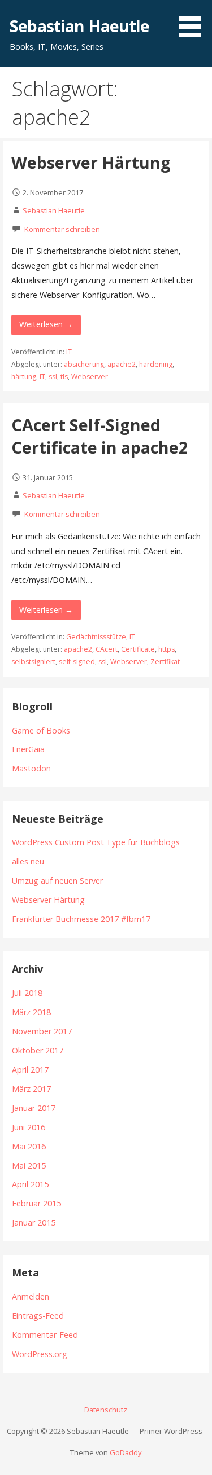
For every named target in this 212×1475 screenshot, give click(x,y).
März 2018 (31, 1012)
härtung (23, 376)
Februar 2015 (36, 1203)
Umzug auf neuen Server (57, 880)
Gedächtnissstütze (96, 637)
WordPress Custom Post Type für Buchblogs (96, 842)
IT (69, 352)
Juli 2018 (27, 992)
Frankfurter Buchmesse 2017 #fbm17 (81, 919)
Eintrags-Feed (38, 1315)
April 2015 (30, 1184)
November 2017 (42, 1031)
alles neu (28, 861)
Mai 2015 (29, 1165)
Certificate (138, 649)
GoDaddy (125, 1452)
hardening (155, 364)
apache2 (121, 364)
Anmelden (30, 1296)
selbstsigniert (33, 661)
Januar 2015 (33, 1222)
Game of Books (41, 730)
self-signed (77, 661)
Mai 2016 (29, 1146)
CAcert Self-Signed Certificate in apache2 (99, 436)
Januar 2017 (33, 1108)
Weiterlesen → (46, 324)
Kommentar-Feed (45, 1334)
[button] (194, 20)
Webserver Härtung (91, 162)
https (166, 649)
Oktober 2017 (37, 1050)
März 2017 (31, 1088)
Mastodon (31, 768)
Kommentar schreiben (62, 229)
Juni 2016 (28, 1127)
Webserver (89, 376)
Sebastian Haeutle (79, 26)
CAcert (107, 649)
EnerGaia (28, 749)
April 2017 (30, 1069)
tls (64, 376)
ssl (53, 376)
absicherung (84, 364)
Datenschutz (105, 1409)
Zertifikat (165, 661)
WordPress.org (39, 1354)
